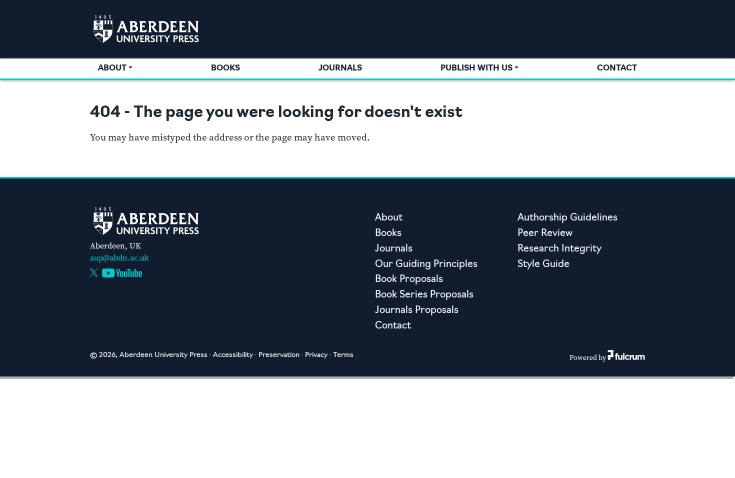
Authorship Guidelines (568, 218)
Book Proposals (409, 279)
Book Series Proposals (424, 295)
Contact (617, 68)
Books (225, 68)
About (112, 68)
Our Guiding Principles (426, 265)
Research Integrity (560, 249)
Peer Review (545, 233)
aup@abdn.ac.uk (119, 257)
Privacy (316, 355)
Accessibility (233, 355)
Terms (343, 355)
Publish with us (476, 68)
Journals (340, 68)
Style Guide (544, 265)
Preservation (279, 355)
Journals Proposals (416, 311)
